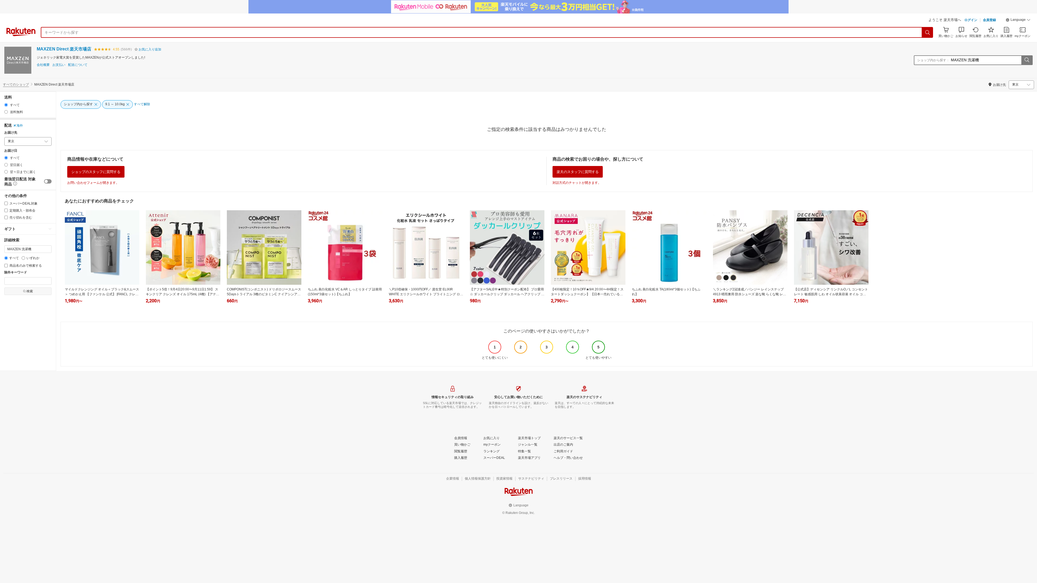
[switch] (48, 181)
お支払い (58, 65)
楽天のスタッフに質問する (578, 172)
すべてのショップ (16, 84)
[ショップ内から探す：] (1026, 60)
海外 (19, 125)
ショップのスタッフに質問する (95, 172)
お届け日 (10, 150)
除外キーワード (15, 272)
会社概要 (43, 65)
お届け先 (10, 132)
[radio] (6, 105)
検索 (29, 291)
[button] (1018, 20)
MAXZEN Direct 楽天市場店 (64, 49)
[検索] (927, 32)
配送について (77, 65)
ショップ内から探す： (933, 60)
